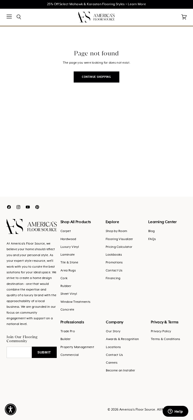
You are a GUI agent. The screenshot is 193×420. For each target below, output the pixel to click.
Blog (151, 231)
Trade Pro (67, 331)
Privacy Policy (161, 331)
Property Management (77, 347)
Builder (65, 339)
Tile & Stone (69, 262)
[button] (10, 409)
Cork (64, 278)
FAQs (152, 239)
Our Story (113, 331)
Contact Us (114, 270)
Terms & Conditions (165, 339)
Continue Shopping (96, 77)
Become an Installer (120, 370)
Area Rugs (68, 270)
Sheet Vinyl (68, 294)
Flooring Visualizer (119, 239)
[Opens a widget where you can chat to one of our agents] (175, 412)
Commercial (69, 355)
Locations (113, 347)
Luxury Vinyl (69, 247)
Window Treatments (75, 302)
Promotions (114, 262)
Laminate (67, 255)
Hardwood (68, 239)
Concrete (67, 310)
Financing (113, 278)
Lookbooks (114, 255)
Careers (111, 363)
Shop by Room (116, 231)
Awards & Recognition (122, 339)
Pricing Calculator (119, 247)
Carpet (65, 231)
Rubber (65, 286)
